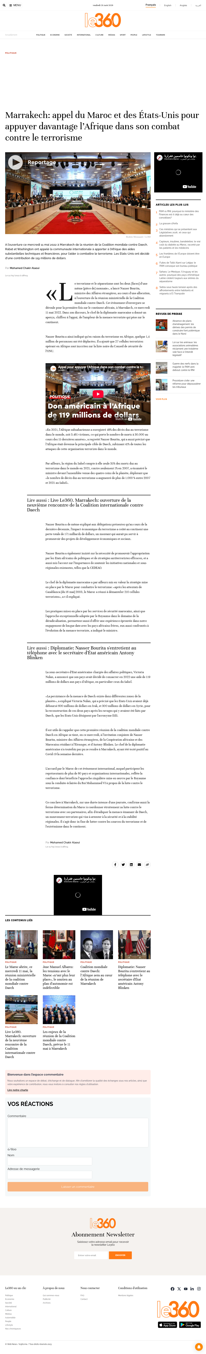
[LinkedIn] (192, 1288)
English (167, 5)
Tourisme (160, 35)
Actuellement (11, 35)
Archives (47, 1303)
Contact (84, 1299)
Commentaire (17, 1116)
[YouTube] (186, 1288)
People (134, 35)
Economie (55, 35)
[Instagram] (199, 1288)
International (84, 35)
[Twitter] (179, 1288)
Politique (40, 35)
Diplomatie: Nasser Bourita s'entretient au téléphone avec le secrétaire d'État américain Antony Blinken (81, 653)
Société (68, 35)
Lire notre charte (17, 1090)
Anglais (183, 5)
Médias (111, 35)
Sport (123, 35)
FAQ (82, 1295)
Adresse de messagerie (24, 1169)
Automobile (10, 1318)
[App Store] (167, 1324)
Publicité (47, 1299)
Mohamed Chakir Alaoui (24, 268)
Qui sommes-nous (51, 1295)
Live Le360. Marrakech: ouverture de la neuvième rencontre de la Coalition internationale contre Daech (85, 505)
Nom (11, 1155)
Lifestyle (146, 35)
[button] (199, 1347)
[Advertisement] (103, 81)
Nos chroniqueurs (13, 1329)
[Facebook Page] (172, 1288)
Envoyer (120, 1255)
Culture (99, 35)
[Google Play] (190, 1324)
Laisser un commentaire (77, 1186)
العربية (198, 5)
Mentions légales (125, 1295)
